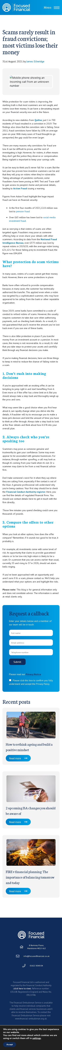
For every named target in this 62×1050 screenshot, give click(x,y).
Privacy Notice (33, 674)
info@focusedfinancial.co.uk (36, 956)
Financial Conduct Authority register (25, 491)
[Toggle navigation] (57, 7)
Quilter (38, 120)
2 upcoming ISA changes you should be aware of (31, 811)
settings (36, 1038)
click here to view (22, 988)
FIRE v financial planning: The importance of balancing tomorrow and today (30, 877)
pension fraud (23, 211)
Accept (9, 1044)
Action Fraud (20, 188)
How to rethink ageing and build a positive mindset (29, 747)
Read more (15, 758)
